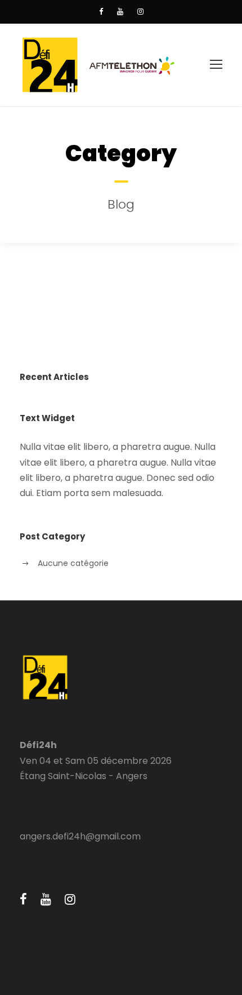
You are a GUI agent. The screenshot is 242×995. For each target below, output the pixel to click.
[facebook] (101, 11)
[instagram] (140, 11)
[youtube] (120, 11)
